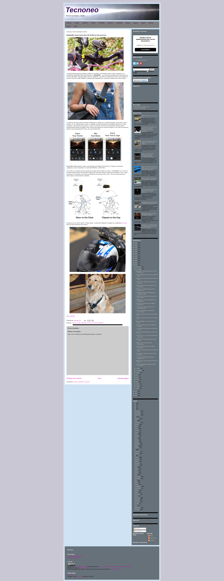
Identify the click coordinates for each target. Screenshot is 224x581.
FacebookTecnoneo (141, 60)
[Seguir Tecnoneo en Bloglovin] (140, 81)
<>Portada (70, 575)
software (136, 490)
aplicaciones (137, 413)
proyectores (137, 478)
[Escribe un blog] (89, 320)
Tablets (136, 492)
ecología (136, 440)
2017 (136, 263)
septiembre (139, 370)
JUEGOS (68, 26)
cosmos (136, 432)
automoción (137, 422)
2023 (136, 249)
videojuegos (137, 507)
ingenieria (136, 453)
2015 (136, 391)
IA (135, 449)
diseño (78, 323)
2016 (136, 265)
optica (135, 474)
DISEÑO (143, 23)
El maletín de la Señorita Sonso (141, 106)
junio (137, 377)
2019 (136, 258)
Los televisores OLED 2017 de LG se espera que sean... (145, 307)
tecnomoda (94, 323)
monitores (136, 465)
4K (135, 403)
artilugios (136, 418)
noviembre (138, 269)
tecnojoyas (137, 494)
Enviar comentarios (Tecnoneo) (82, 381)
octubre (138, 368)
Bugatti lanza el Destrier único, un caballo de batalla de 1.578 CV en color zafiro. (149, 226)
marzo (137, 384)
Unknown (152, 540)
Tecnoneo (82, 10)
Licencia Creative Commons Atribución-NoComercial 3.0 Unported (115, 566)
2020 (136, 256)
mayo (137, 379)
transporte (136, 501)
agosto (138, 372)
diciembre (138, 267)
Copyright (79, 576)
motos (136, 467)
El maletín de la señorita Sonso (75, 556)
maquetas (136, 459)
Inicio (99, 378)
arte (135, 416)
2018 (136, 260)
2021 (136, 254)
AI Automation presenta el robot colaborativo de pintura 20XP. (150, 203)
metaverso (137, 463)
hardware (136, 447)
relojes (136, 482)
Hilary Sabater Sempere (81, 566)
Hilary (151, 535)
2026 (136, 242)
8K (135, 409)
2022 (136, 251)
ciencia (136, 426)
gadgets (136, 445)
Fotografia (83, 323)
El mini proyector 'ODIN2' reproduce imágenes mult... (145, 357)
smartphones (137, 486)
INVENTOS (110, 23)
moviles (136, 469)
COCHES (77, 23)
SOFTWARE (101, 23)
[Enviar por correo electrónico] (88, 320)
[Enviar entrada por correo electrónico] (84, 320)
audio (135, 420)
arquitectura (137, 415)
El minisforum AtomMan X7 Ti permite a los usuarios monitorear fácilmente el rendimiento (149, 129)
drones (136, 438)
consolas (136, 430)
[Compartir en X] (91, 320)
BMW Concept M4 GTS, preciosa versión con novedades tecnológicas (148, 155)
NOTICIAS (150, 23)
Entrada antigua (123, 378)
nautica (136, 470)
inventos (89, 323)
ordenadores (137, 476)
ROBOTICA (85, 23)
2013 (136, 395)
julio (137, 375)
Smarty (76, 26)
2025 (136, 245)
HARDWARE (119, 23)
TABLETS (135, 23)
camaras (74, 323)
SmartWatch (137, 488)
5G (135, 405)
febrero (138, 386)
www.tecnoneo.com (84, 567)
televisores (137, 500)
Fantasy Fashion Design (139, 108)
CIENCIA (93, 23)
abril (137, 381)
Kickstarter (124, 223)
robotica (136, 484)
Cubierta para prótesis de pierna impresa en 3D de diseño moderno (150, 143)
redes (135, 480)
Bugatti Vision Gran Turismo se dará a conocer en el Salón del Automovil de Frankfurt (150, 168)
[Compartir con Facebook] (93, 320)
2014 (136, 393)
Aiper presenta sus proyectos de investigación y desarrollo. (149, 178)
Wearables (101, 323)
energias (136, 442)
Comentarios (138, 531)
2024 (136, 247)
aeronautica (137, 411)
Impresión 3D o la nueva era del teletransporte (144, 343)
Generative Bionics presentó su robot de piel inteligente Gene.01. (150, 191)
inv (135, 455)
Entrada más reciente (73, 378)
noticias (136, 473)
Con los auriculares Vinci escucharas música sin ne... (145, 311)
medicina (136, 461)
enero (137, 388)
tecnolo (136, 496)
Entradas (137, 528)
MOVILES (128, 23)
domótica (136, 436)
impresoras (137, 451)
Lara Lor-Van (153, 538)
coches (136, 428)
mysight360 (72, 316)
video (135, 505)
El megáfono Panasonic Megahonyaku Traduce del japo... (145, 293)
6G (135, 407)
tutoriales (136, 503)
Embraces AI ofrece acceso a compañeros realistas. (149, 214)
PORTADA (68, 23)
